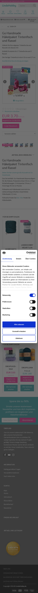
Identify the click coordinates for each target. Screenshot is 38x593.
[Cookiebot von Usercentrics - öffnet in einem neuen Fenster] (27, 252)
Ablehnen (19, 338)
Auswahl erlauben (19, 331)
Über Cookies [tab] (30, 259)
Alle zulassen (19, 324)
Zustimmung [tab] (7, 259)
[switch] (33, 301)
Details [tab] (18, 259)
